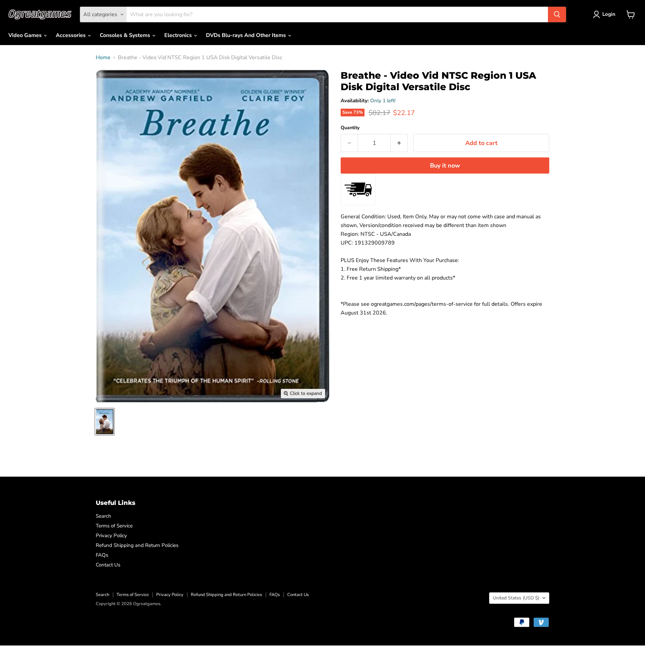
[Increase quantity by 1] (399, 143)
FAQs (102, 555)
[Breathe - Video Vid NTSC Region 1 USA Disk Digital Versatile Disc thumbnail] (104, 421)
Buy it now (445, 165)
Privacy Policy (111, 535)
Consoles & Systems (126, 35)
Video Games (25, 35)
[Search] (557, 14)
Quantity (350, 128)
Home (103, 57)
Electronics (178, 35)
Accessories (71, 35)
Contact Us (108, 564)
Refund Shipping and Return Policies (137, 545)
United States (516, 598)
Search (103, 516)
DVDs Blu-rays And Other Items (246, 35)
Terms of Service (114, 525)
